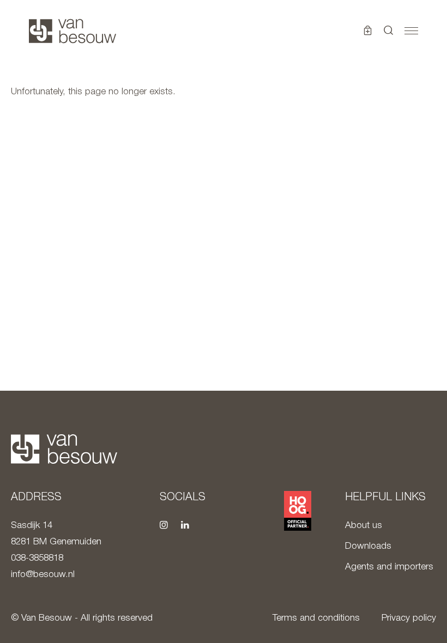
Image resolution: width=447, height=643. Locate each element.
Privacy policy (409, 618)
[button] (389, 31)
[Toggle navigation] (411, 31)
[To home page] (72, 31)
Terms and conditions (316, 618)
